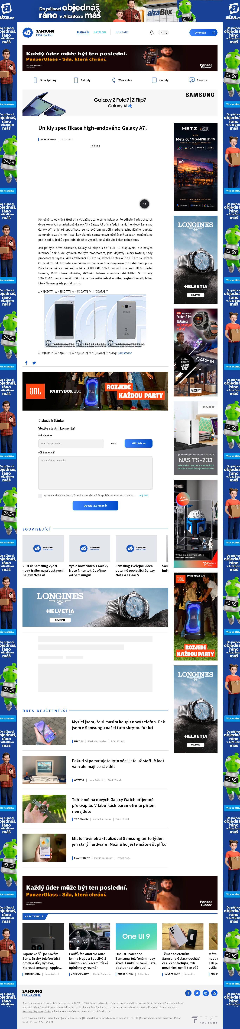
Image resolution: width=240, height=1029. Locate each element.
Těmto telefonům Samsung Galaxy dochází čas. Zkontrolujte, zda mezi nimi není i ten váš (181, 961)
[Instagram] (206, 993)
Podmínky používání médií (54, 1007)
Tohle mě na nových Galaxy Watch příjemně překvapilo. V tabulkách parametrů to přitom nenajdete (114, 805)
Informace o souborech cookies (130, 1007)
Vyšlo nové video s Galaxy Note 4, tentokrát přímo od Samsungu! (88, 570)
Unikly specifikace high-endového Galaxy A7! (92, 128)
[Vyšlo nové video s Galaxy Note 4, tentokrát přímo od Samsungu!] (89, 548)
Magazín (83, 32)
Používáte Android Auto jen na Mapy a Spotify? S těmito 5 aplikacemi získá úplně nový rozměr (88, 961)
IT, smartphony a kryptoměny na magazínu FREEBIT (110, 1018)
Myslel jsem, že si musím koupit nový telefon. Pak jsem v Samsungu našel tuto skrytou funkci (118, 725)
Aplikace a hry (80, 974)
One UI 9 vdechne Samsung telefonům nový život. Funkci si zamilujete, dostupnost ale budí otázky (136, 961)
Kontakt (122, 32)
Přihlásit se (138, 443)
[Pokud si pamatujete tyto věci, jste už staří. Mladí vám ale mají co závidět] (44, 770)
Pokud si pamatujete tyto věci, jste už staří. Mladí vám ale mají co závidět (118, 764)
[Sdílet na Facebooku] (26, 364)
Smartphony (48, 139)
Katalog (100, 32)
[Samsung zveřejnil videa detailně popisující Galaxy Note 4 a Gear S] (136, 548)
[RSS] (214, 993)
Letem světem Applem (34, 1018)
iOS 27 (49, 1022)
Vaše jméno (45, 435)
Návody (78, 741)
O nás (47, 1011)
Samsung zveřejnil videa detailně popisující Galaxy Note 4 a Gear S (135, 570)
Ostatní (79, 780)
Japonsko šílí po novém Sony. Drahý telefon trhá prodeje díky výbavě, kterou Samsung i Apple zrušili (41, 961)
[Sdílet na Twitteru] (34, 364)
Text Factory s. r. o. (63, 1003)
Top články (81, 819)
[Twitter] (197, 993)
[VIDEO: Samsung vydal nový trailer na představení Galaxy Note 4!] (43, 548)
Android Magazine (72, 1018)
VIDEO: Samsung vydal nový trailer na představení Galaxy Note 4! (43, 570)
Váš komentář (46, 453)
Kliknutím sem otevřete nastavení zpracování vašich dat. (82, 1011)
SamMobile (125, 353)
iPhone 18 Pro (37, 1022)
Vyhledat (200, 33)
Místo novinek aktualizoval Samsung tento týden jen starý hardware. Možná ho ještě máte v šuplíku (119, 842)
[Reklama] (120, 11)
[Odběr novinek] (152, 33)
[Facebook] (188, 993)
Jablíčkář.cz (54, 1018)
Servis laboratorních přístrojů (156, 1018)
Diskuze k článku (51, 420)
